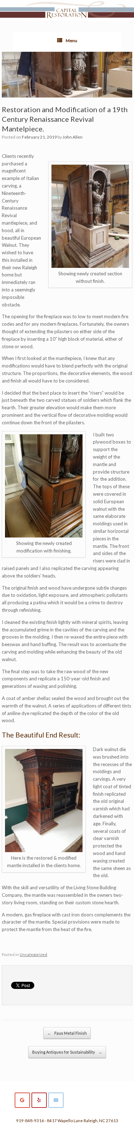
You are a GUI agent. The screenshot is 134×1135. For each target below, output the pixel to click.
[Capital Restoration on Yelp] (39, 1100)
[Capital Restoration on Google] (22, 1100)
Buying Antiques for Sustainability (67, 1052)
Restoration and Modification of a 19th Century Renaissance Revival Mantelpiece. (65, 119)
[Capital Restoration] (67, 10)
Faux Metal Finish (67, 1033)
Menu (71, 40)
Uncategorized (33, 954)
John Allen (73, 137)
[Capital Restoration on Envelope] (56, 1100)
